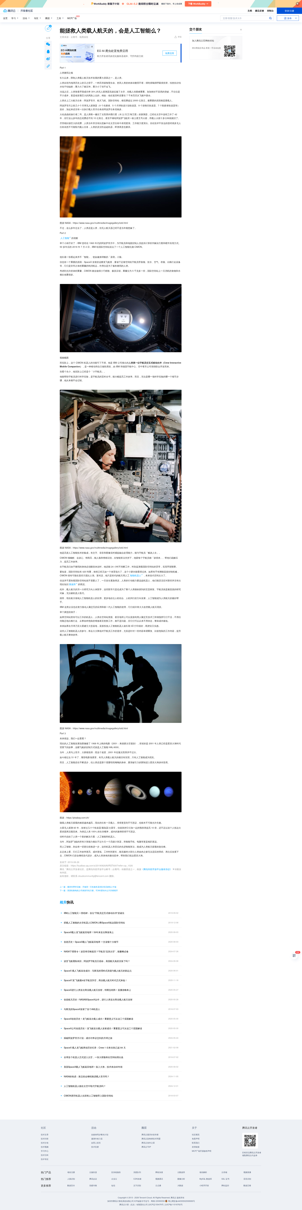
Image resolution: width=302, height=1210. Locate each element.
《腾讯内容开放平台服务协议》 (156, 869)
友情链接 (195, 1146)
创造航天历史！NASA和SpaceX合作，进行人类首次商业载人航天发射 (98, 999)
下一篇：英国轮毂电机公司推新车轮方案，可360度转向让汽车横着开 (89, 890)
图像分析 (181, 1178)
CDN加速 (137, 1178)
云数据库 (181, 1172)
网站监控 (225, 1185)
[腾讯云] (9, 10)
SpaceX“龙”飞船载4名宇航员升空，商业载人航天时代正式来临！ (95, 980)
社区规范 (195, 1134)
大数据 (180, 1185)
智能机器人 (135, 575)
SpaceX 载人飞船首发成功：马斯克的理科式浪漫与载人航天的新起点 (98, 970)
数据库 (72, 584)
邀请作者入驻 (97, 1138)
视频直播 (247, 1172)
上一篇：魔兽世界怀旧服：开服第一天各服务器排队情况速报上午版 (88, 886)
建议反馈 (259, 10)
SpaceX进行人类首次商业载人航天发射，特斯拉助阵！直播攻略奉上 (97, 989)
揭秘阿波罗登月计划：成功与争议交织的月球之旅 (88, 1037)
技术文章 (44, 1134)
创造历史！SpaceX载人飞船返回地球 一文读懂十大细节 (91, 941)
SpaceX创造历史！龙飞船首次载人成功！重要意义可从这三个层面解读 (98, 1018)
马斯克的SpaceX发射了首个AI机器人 (82, 1009)
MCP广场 (72, 18)
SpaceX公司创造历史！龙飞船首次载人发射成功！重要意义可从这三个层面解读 (103, 1028)
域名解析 (203, 1172)
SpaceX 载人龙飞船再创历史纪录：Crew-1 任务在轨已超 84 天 (95, 1047)
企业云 (114, 1178)
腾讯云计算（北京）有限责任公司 (133, 1204)
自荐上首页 (96, 1142)
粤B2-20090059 (158, 1201)
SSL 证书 (225, 1178)
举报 (180, 36)
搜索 (270, 18)
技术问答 (44, 1138)
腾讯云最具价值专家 (150, 1134)
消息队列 (137, 1172)
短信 (113, 1185)
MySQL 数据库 (205, 1178)
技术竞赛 (95, 1146)
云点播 (158, 1185)
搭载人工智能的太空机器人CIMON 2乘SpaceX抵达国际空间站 (94, 922)
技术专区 (44, 1159)
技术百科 (44, 1155)
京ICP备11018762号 (174, 1204)
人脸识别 (71, 1178)
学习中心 (44, 1150)
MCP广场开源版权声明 (201, 1150)
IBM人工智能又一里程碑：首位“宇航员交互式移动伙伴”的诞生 (94, 913)
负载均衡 (93, 1185)
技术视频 (44, 1146)
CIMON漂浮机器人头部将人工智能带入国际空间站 (88, 1095)
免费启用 (169, 53)
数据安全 (71, 1185)
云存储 (224, 1172)
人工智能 (64, 238)
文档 (250, 10)
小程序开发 (204, 1185)
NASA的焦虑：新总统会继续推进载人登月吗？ (86, 1076)
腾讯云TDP (146, 1146)
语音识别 (247, 1178)
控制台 (270, 10)
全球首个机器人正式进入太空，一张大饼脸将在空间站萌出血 (93, 1057)
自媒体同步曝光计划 (99, 1134)
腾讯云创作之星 (148, 1142)
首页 (5, 18)
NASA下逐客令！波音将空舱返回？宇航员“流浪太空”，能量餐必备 (96, 951)
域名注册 (71, 1172)
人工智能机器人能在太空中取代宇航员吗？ (85, 1086)
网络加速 (159, 1172)
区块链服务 (116, 1172)
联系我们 (195, 1142)
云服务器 (93, 1172)
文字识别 (137, 1185)
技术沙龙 (44, 1142)
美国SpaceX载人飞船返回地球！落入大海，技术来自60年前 (93, 1066)
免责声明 (195, 1138)
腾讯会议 (93, 1178)
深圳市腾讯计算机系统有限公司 (120, 1201)
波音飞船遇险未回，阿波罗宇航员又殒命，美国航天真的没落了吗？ (97, 961)
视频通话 (159, 1178)
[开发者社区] (27, 10)
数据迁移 (247, 1185)
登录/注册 (289, 10)
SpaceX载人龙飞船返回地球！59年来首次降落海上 (89, 932)
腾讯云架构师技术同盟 (151, 1138)
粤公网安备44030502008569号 (181, 1201)
